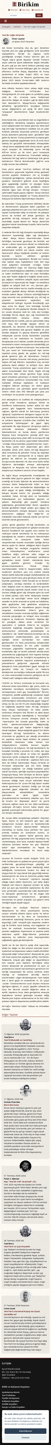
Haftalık (17, 26)
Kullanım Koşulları (10, 1401)
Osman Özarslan (12, 1102)
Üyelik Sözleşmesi (10, 1398)
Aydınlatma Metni (10, 1392)
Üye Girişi (26, 10)
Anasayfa (6, 26)
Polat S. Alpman (11, 1178)
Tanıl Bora (9, 1037)
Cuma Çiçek (9, 1308)
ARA (39, 15)
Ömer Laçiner (18, 38)
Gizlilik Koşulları (9, 1404)
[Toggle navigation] (5, 21)
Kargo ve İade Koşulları (13, 1407)
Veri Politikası (8, 1395)
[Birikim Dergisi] (25, 4)
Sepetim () (38, 10)
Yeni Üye (14, 10)
